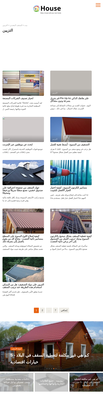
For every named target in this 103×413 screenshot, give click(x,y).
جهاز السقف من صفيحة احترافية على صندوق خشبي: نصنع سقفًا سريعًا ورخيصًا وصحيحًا (23, 190)
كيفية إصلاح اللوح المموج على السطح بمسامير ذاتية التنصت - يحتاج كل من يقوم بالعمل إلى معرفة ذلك (23, 239)
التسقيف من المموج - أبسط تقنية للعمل (70, 144)
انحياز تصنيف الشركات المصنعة (18, 98)
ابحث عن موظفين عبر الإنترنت (18, 144)
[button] (46, 368)
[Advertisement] (51, 53)
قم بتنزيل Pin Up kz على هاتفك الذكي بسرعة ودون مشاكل (69, 99)
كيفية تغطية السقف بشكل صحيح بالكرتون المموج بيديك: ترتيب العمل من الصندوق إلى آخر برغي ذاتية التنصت (71, 239)
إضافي (64, 310)
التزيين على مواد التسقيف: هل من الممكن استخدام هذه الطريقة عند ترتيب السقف (23, 285)
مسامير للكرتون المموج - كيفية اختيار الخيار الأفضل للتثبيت (68, 189)
